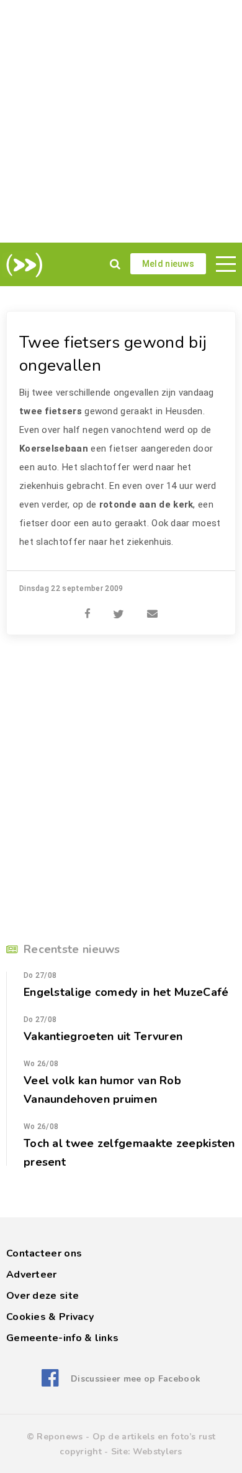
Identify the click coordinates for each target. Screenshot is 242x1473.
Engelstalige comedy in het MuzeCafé (126, 992)
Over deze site (42, 1296)
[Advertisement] (121, 121)
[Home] (22, 265)
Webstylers (157, 1451)
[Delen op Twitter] (118, 607)
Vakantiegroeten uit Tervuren (103, 1036)
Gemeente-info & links (62, 1338)
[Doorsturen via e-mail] (152, 607)
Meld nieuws (168, 264)
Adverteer (31, 1274)
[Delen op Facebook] (87, 607)
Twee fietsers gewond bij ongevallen (113, 354)
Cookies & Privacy (50, 1317)
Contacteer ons (44, 1253)
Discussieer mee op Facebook (135, 1379)
